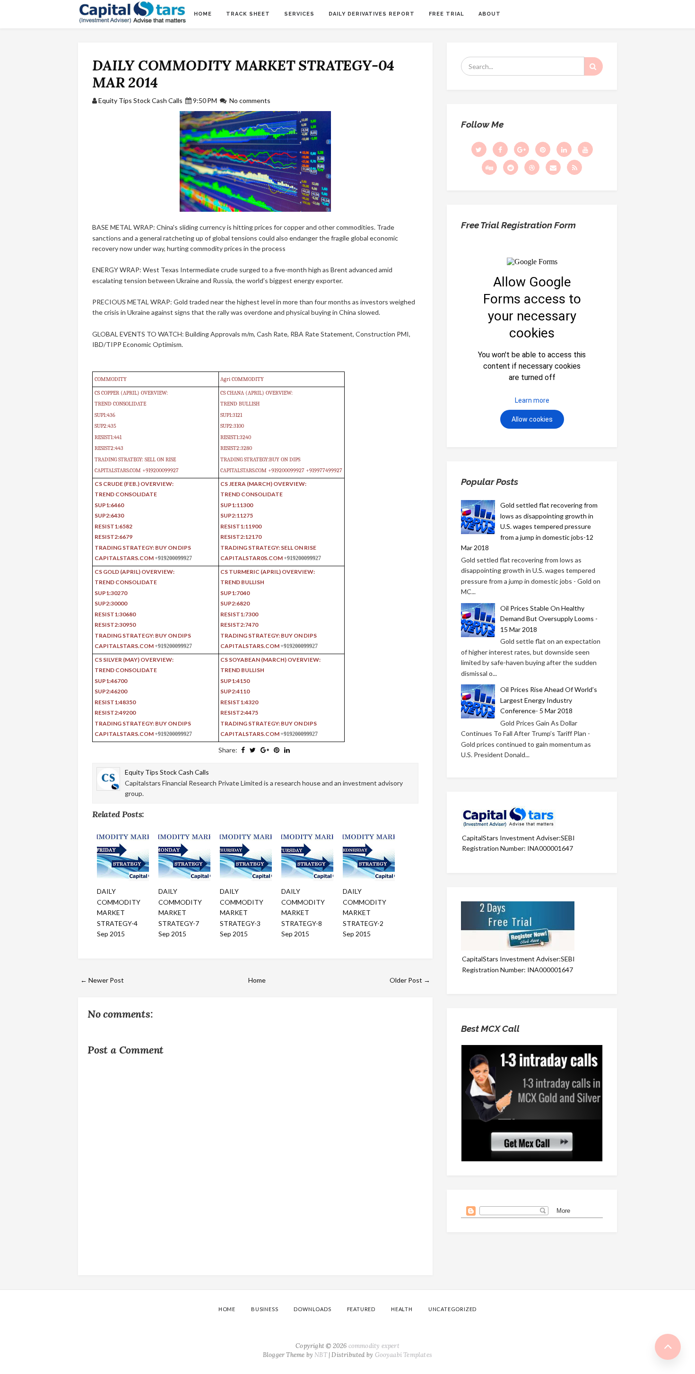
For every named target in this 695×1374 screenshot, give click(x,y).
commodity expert (374, 1346)
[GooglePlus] (521, 149)
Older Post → (410, 980)
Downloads (312, 1309)
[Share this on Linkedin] (287, 750)
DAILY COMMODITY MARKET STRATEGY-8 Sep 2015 (303, 912)
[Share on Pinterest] (276, 750)
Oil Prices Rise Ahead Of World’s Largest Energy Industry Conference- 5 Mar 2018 (548, 700)
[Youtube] (585, 149)
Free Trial (446, 14)
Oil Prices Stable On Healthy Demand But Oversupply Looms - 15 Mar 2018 (549, 618)
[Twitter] (478, 149)
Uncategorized (452, 1309)
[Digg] (489, 167)
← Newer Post (102, 980)
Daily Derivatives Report (372, 14)
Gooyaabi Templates (404, 1355)
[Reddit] (510, 167)
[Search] (593, 66)
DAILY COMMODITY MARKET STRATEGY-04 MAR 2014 (243, 73)
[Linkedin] (564, 149)
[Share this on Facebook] (243, 750)
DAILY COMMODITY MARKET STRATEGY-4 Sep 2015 (118, 912)
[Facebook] (500, 149)
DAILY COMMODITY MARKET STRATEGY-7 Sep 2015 (180, 912)
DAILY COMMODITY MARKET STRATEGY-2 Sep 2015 (364, 912)
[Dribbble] (531, 167)
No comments (249, 100)
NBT (320, 1355)
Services (299, 14)
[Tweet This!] (252, 750)
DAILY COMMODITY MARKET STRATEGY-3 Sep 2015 (241, 912)
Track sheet (248, 14)
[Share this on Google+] (264, 750)
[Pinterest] (542, 149)
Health (402, 1309)
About (489, 14)
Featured (361, 1309)
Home (203, 14)
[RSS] (574, 167)
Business (264, 1309)
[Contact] (553, 167)
